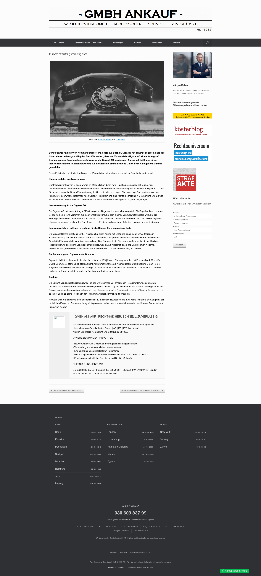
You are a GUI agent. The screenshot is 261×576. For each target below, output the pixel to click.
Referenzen (157, 42)
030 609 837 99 (131, 512)
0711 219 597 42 (151, 527)
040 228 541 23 (129, 527)
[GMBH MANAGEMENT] (130, 19)
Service (137, 42)
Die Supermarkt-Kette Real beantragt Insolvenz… (142, 390)
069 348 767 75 (85, 527)
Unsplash (120, 139)
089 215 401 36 (107, 527)
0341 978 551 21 (121, 531)
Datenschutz (123, 552)
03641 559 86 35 (141, 531)
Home (61, 42)
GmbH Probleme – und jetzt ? (89, 42)
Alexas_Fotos (105, 139)
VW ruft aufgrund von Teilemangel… (67, 390)
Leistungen (118, 42)
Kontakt (176, 42)
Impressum (113, 552)
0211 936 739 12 (175, 527)
